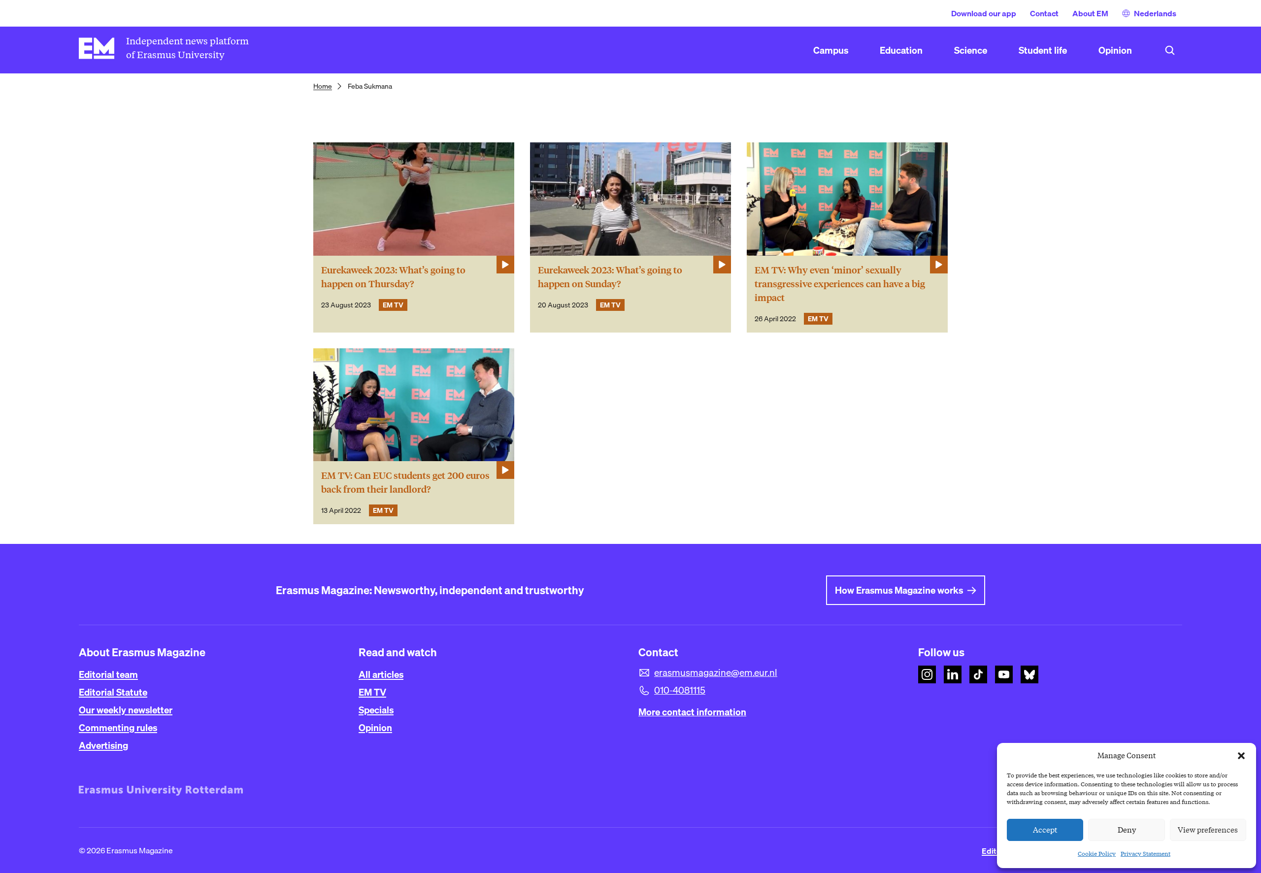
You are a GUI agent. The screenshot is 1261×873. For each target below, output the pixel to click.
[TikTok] (978, 674)
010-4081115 (679, 690)
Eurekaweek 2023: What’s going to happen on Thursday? (393, 277)
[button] (1241, 756)
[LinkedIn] (953, 674)
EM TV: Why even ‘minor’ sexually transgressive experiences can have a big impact (840, 284)
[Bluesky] (1029, 674)
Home (322, 86)
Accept (1045, 830)
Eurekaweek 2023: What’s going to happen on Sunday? (610, 277)
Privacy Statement (1145, 853)
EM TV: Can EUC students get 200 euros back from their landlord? (405, 482)
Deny (1127, 830)
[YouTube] (1004, 674)
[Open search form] (1170, 50)
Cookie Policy (1097, 853)
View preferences (1208, 830)
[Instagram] (927, 674)
